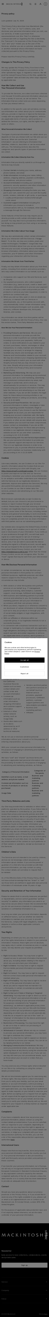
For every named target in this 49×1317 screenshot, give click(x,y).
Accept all (24, 660)
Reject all (24, 674)
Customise (24, 667)
